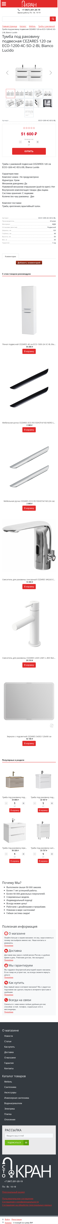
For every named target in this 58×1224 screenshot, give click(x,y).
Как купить (9, 1046)
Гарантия (9, 1062)
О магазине (10, 1057)
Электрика (9, 1108)
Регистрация (17, 1219)
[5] (34, 127)
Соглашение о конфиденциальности (20, 1201)
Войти (7, 1219)
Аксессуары (10, 1092)
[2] (27, 127)
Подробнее (8, 945)
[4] (31, 127)
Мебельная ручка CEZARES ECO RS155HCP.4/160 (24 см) (29, 501)
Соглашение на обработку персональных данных (27, 1205)
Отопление (9, 1119)
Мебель (8, 1081)
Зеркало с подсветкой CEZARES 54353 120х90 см (29, 736)
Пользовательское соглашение (17, 1198)
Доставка (9, 1052)
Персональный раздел (13, 1192)
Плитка (7, 1114)
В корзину (29, 351)
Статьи (7, 1041)
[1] (24, 127)
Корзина (8, 1222)
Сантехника (10, 1087)
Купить (29, 151)
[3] (29, 127)
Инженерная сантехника (16, 1097)
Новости (8, 1035)
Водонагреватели (13, 1103)
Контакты (9, 1068)
